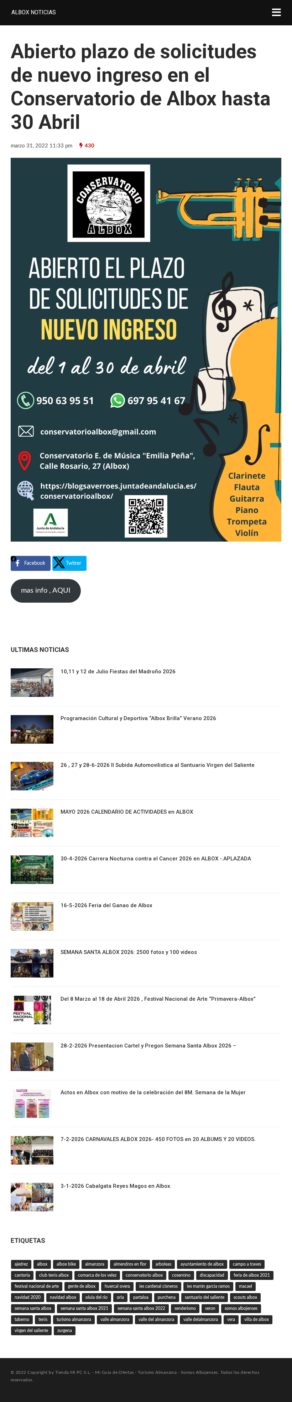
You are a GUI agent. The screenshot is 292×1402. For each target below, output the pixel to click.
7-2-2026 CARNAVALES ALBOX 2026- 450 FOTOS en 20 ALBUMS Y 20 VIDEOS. (158, 1139)
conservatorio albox (144, 1275)
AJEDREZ (21, 1264)
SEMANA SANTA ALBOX (33, 1308)
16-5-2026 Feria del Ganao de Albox (106, 905)
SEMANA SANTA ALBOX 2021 (84, 1308)
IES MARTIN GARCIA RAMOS (208, 1286)
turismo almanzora (74, 1319)
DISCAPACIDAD (212, 1275)
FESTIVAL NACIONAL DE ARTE (37, 1286)
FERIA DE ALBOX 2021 (252, 1275)
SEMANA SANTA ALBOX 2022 (141, 1308)
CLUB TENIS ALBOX (54, 1275)
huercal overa (117, 1286)
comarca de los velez (97, 1275)
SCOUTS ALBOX (245, 1297)
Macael (245, 1286)
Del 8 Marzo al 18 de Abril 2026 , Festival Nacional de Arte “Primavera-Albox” (158, 999)
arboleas (163, 1264)
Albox (42, 1264)
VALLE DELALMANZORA (200, 1319)
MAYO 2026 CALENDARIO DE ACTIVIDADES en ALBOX (127, 812)
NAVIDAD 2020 (28, 1297)
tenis (42, 1319)
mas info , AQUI (46, 590)
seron (210, 1308)
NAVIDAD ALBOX (63, 1297)
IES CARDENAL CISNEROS (158, 1286)
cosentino (181, 1275)
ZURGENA (64, 1330)
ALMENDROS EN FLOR (130, 1264)
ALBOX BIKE (66, 1264)
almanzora (94, 1264)
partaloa (140, 1297)
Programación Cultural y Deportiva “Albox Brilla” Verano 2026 (138, 718)
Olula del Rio (96, 1297)
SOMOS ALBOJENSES (241, 1308)
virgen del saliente (31, 1330)
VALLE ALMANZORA (114, 1319)
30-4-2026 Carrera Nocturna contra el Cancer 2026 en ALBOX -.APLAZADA (156, 858)
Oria (120, 1297)
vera (231, 1319)
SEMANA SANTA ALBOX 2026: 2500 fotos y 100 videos (129, 952)
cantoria (22, 1275)
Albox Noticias (33, 12)
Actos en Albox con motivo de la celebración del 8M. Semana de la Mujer (153, 1092)
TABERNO (22, 1319)
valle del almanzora (156, 1319)
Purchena (167, 1297)
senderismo (185, 1308)
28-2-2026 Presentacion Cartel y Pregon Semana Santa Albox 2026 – (148, 1045)
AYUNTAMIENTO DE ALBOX (202, 1264)
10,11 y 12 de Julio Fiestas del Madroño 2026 (118, 671)
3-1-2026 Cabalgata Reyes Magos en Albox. (116, 1186)
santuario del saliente (204, 1297)
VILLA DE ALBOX (256, 1319)
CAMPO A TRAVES (247, 1264)
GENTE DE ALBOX (81, 1286)
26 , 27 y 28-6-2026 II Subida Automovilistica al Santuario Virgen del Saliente (158, 765)
